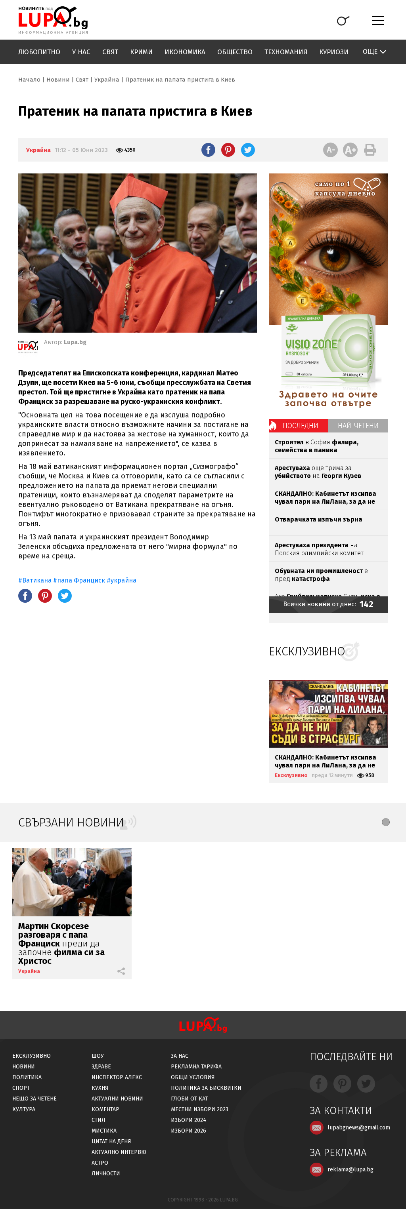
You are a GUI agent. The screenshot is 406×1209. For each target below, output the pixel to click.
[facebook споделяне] (208, 150)
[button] (386, 822)
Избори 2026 (188, 1130)
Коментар (105, 1109)
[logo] (53, 20)
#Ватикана (35, 580)
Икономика (185, 52)
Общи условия (193, 1077)
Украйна (106, 79)
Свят (110, 52)
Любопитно (39, 52)
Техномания (285, 52)
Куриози (334, 52)
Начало (29, 79)
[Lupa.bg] (28, 348)
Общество (235, 52)
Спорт (21, 1088)
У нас (81, 52)
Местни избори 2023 (199, 1109)
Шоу (98, 1056)
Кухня (100, 1088)
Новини (58, 79)
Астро (100, 1162)
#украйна (121, 580)
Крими (141, 52)
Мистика (104, 1130)
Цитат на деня (111, 1141)
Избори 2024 (188, 1120)
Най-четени (358, 425)
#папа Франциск (79, 580)
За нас (179, 1056)
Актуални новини (117, 1098)
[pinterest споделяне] (228, 150)
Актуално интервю (119, 1152)
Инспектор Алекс (117, 1077)
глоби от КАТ (189, 1098)
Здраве (101, 1066)
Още (370, 52)
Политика (27, 1077)
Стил (98, 1120)
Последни (300, 425)
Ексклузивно (291, 775)
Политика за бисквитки (206, 1088)
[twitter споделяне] (248, 150)
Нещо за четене (34, 1098)
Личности (106, 1173)
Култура (23, 1109)
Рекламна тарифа (196, 1066)
